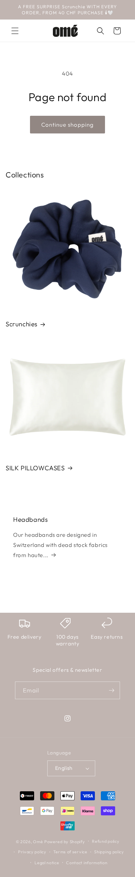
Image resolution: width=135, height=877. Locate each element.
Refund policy (105, 841)
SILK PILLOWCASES (35, 468)
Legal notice (46, 862)
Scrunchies (22, 324)
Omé (38, 841)
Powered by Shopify (64, 841)
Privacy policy (32, 851)
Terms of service (70, 851)
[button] (15, 31)
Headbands (30, 519)
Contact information (86, 862)
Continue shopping (67, 124)
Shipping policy (109, 851)
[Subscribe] (111, 690)
